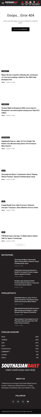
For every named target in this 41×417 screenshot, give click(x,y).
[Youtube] (28, 402)
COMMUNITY (5, 71)
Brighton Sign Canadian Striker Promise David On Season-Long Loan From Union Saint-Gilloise (27, 283)
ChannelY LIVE (26, 4)
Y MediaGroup (38, 4)
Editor (3, 82)
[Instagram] (18, 402)
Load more (20, 245)
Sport (3, 170)
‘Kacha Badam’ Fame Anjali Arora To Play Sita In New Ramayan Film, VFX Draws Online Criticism (26, 321)
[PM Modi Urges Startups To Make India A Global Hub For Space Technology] (20, 223)
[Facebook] (13, 402)
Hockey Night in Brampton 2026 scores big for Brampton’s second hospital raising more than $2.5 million (20, 110)
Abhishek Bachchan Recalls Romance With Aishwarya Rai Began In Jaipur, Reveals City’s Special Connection (27, 310)
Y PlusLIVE (22, 4)
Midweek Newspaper (34, 4)
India (3, 201)
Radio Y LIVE (30, 4)
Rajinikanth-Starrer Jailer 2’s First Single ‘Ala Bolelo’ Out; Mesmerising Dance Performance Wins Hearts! (18, 143)
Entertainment (5, 137)
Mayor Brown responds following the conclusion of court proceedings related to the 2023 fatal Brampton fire (19, 77)
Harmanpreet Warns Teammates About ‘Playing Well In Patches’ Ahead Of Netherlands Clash (27, 261)
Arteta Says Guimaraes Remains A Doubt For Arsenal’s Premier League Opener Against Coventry (26, 272)
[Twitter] (23, 402)
